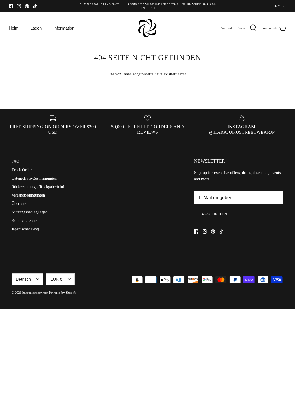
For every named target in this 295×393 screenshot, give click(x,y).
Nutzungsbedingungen (30, 212)
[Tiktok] (35, 6)
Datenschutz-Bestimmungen (34, 178)
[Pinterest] (27, 6)
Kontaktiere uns (24, 220)
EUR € (275, 6)
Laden (36, 28)
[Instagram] (19, 6)
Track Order (22, 170)
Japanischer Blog (25, 229)
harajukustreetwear (34, 292)
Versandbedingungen (28, 195)
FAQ (15, 161)
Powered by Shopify (62, 292)
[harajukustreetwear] (147, 28)
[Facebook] (11, 6)
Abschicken (214, 214)
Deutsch (23, 279)
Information (63, 28)
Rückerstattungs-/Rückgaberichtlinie (41, 187)
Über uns (19, 203)
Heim (14, 28)
